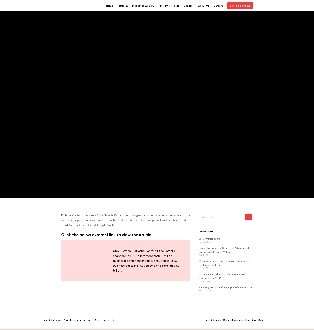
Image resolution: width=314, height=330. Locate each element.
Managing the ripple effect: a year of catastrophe (225, 287)
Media (65, 96)
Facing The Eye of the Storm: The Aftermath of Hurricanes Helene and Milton (224, 250)
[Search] (248, 217)
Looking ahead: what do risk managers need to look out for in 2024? (224, 276)
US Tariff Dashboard (209, 238)
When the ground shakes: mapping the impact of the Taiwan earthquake (225, 263)
